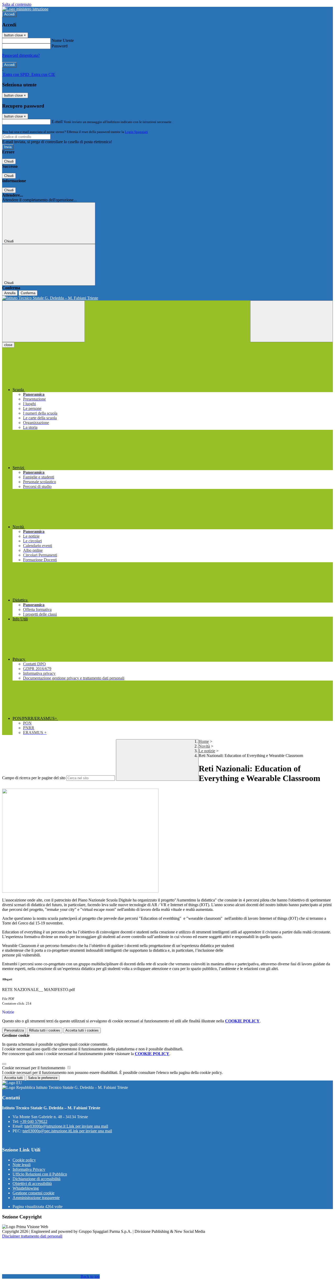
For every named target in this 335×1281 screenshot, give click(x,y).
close (8, 345)
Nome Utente (63, 40)
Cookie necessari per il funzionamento (34, 1068)
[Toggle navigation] (43, 321)
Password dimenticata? (21, 55)
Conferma (28, 293)
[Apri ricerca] (291, 321)
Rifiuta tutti (44, 1030)
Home (204, 741)
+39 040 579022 (33, 1121)
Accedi (9, 14)
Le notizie (207, 751)
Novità (204, 746)
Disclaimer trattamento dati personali (32, 1236)
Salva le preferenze (42, 1078)
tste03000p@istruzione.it (66, 1126)
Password (60, 46)
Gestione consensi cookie (33, 1193)
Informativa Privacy (29, 1169)
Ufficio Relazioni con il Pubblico (40, 1174)
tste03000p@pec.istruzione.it (67, 1131)
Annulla (9, 293)
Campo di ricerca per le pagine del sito (33, 778)
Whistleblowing (26, 1188)
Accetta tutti (82, 1030)
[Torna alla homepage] (167, 298)
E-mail (57, 121)
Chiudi (9, 161)
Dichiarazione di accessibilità (36, 1179)
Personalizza (14, 1030)
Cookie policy (24, 1160)
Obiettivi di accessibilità (32, 1183)
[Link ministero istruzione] (25, 9)
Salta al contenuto (16, 4)
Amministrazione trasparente (36, 1197)
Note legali (22, 1164)
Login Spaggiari (136, 132)
